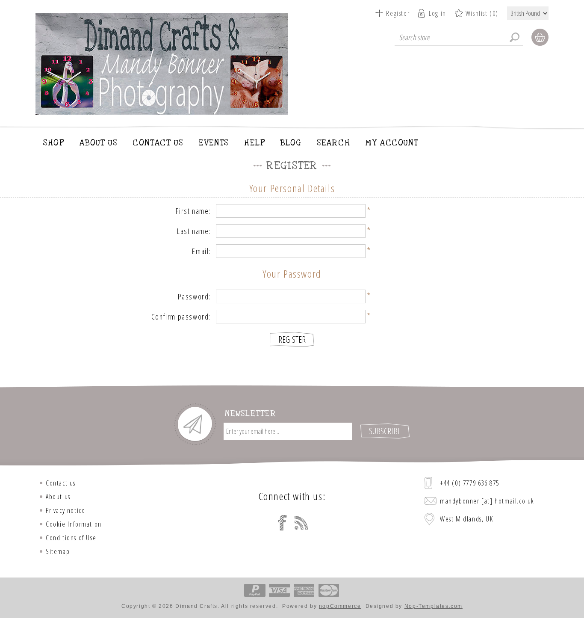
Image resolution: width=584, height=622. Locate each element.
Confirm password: (181, 316)
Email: (201, 251)
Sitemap (58, 551)
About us (58, 496)
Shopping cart (540, 37)
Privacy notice (65, 510)
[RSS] (301, 523)
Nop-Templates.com (433, 606)
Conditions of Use (71, 537)
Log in (437, 13)
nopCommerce (340, 606)
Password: (194, 296)
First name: (193, 211)
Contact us (61, 483)
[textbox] (459, 37)
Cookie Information (74, 524)
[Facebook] (283, 523)
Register (398, 13)
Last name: (194, 231)
